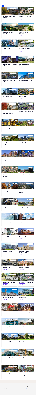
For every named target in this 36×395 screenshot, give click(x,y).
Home (26, 385)
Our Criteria (26, 386)
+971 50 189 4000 (4, 388)
